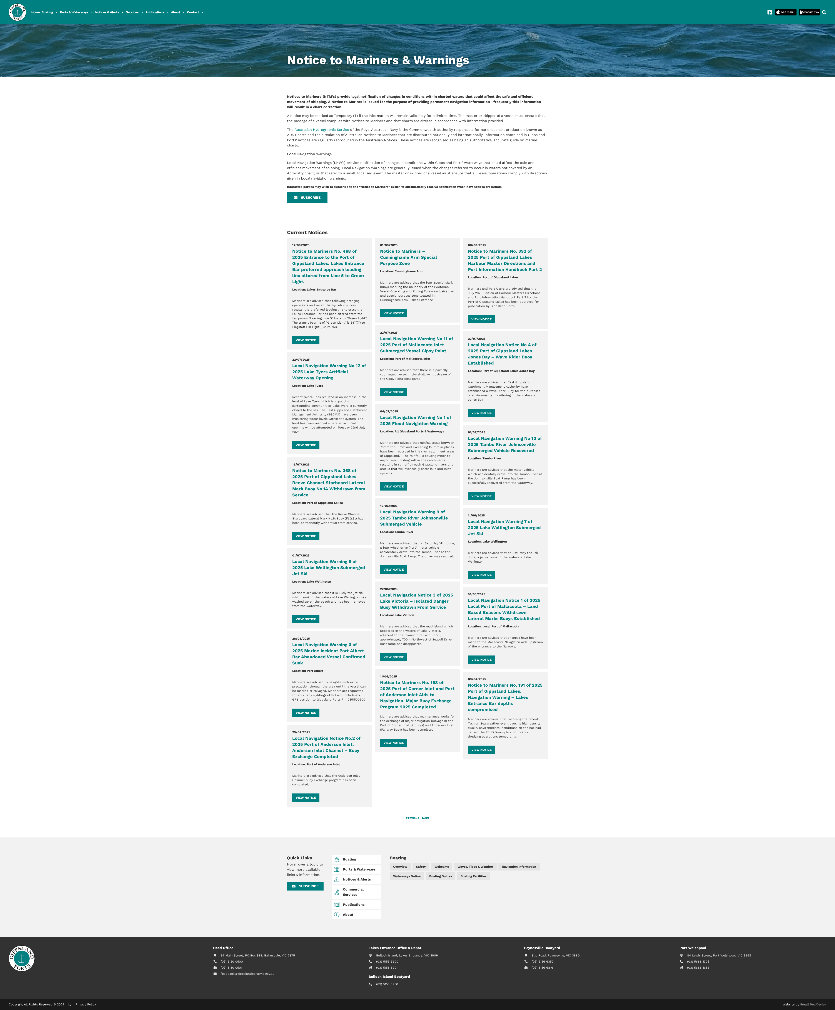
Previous (412, 818)
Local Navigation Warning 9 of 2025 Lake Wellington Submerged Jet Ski (328, 567)
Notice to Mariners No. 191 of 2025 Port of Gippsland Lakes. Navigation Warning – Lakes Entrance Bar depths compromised (505, 697)
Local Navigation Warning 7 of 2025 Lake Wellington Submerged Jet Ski (504, 527)
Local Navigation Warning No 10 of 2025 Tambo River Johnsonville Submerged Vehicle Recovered (505, 444)
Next (425, 818)
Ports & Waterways (74, 12)
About (175, 12)
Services (132, 12)
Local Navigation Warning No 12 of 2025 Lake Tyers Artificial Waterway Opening (329, 371)
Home (35, 12)
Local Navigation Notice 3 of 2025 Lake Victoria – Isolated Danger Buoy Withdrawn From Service (416, 601)
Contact (193, 12)
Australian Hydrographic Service (321, 130)
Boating (47, 12)
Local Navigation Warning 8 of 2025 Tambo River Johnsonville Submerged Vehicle (414, 518)
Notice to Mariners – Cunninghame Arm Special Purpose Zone (408, 257)
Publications (154, 12)
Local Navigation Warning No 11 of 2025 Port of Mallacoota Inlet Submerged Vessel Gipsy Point (416, 344)
